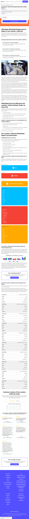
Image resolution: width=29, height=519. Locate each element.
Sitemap (7, 486)
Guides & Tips (12, 1)
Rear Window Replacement (21, 482)
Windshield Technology (21, 477)
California (7, 5)
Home (2, 5)
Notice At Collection (8, 484)
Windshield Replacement (21, 475)
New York (7, 495)
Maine (8, 497)
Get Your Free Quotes (14, 277)
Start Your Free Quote (14, 21)
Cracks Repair (21, 489)
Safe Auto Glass (21, 495)
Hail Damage (21, 500)
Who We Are (7, 1)
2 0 (14, 408)
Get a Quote (25, 1)
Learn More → (3, 13)
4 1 (14, 406)
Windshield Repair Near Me (21, 484)
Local (4, 5)
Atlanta (8, 504)
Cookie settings (2, 518)
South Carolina (7, 499)
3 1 (14, 407)
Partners (20, 1)
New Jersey (8, 500)
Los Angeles (8, 502)
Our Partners (8, 475)
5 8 (14, 405)
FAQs (8, 479)
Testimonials (16, 1)
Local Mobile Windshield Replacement (21, 487)
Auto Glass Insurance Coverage (21, 498)
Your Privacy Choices (7, 482)
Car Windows (21, 479)
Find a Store (8, 493)
